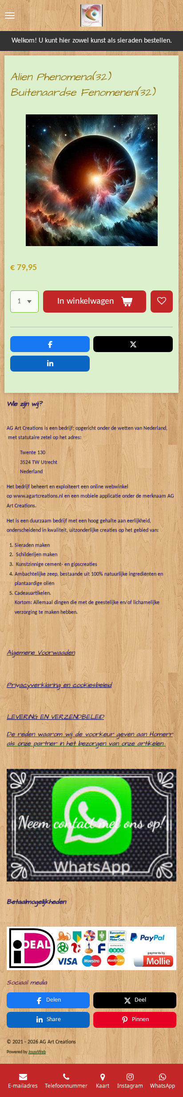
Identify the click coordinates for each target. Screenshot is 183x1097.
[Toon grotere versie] (91, 948)
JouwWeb (37, 1052)
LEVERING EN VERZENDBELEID (55, 716)
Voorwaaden (56, 652)
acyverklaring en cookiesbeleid (65, 685)
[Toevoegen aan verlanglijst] (162, 301)
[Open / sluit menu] (10, 15)
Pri (11, 685)
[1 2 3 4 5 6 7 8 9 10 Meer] (24, 301)
